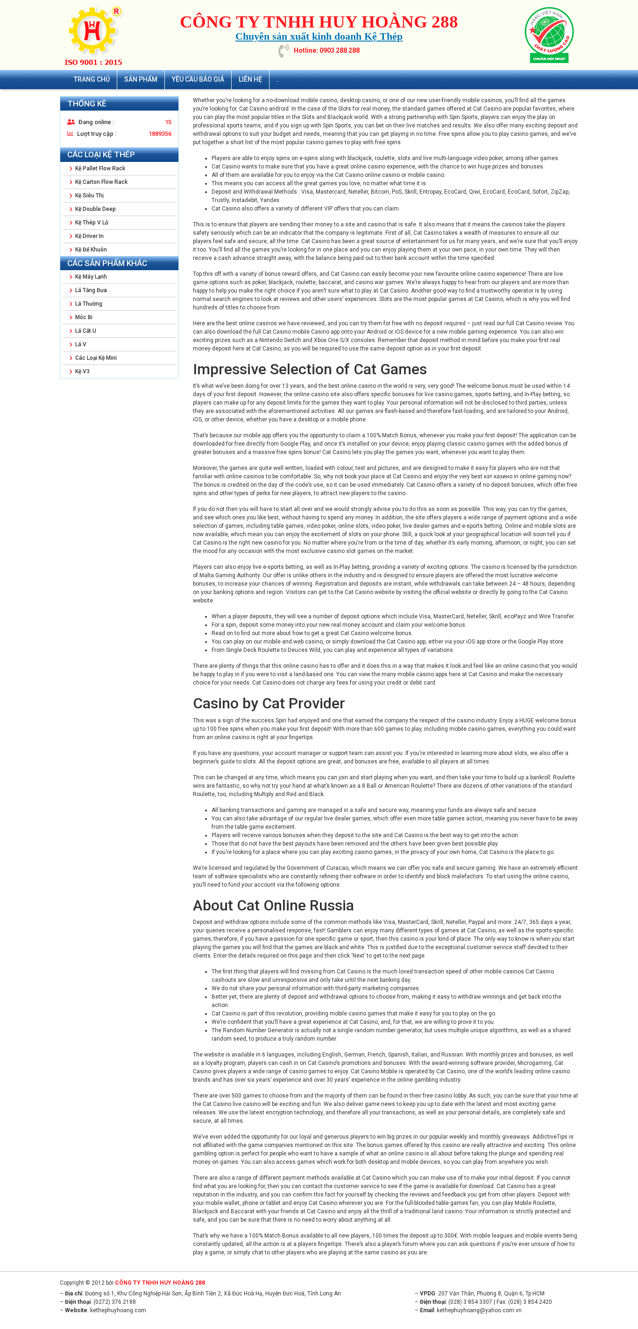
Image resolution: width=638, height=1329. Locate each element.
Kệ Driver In (89, 236)
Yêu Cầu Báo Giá (198, 79)
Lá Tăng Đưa (90, 290)
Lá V (80, 344)
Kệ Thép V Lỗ (91, 222)
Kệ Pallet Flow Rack (99, 168)
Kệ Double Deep (95, 209)
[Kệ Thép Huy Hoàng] (97, 35)
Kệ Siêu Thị (89, 195)
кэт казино (499, 476)
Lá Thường (88, 304)
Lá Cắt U (85, 331)
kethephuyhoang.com (118, 1310)
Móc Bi (83, 317)
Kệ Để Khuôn (90, 249)
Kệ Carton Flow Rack (101, 182)
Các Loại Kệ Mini (95, 358)
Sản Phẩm (140, 79)
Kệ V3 (82, 371)
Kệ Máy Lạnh (90, 276)
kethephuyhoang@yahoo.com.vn (479, 1310)
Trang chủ (92, 79)
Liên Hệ (250, 79)
